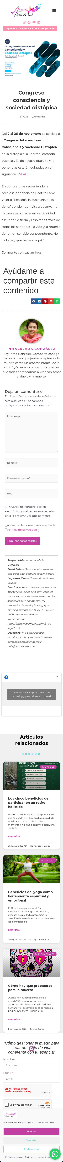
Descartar (31, 1140)
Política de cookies (14, 1157)
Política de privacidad (35, 1157)
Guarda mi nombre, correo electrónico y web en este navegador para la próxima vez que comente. (30, 511)
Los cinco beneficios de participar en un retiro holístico (28, 802)
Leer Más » (14, 836)
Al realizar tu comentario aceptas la (31, 527)
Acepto (31, 1131)
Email (7, 1072)
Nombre (9, 1059)
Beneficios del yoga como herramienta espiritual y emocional (30, 896)
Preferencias (31, 1149)
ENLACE (23, 174)
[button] (54, 11)
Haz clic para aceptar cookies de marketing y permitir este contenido (31, 694)
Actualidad (39, 116)
